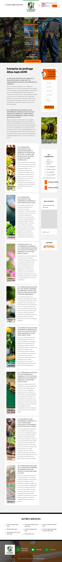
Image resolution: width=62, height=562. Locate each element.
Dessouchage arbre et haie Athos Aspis (13, 533)
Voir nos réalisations (32, 61)
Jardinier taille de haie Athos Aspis (49, 525)
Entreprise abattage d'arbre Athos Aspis (31, 525)
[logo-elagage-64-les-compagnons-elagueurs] (31, 6)
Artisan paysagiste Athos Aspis (13, 525)
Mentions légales (40, 558)
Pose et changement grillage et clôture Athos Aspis (49, 530)
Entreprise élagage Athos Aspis (31, 530)
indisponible (10, 5)
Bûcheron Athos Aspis (12, 529)
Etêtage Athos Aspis (29, 534)
